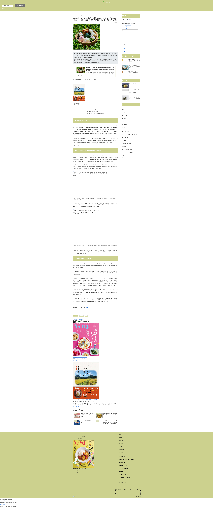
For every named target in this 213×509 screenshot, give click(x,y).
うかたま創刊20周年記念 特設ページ (130, 134)
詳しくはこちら (76, 360)
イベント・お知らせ (126, 143)
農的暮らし (76, 315)
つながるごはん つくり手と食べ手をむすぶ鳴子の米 (85, 399)
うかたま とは (125, 131)
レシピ (126, 28)
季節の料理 (124, 115)
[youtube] (124, 51)
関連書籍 (124, 146)
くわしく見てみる (4, 501)
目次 (94, 109)
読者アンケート (125, 155)
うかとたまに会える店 (127, 149)
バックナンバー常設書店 (127, 152)
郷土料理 (124, 118)
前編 (87, 307)
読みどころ (78, 472)
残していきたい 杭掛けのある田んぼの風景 (95, 113)
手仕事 (123, 121)
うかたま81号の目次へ (78, 319)
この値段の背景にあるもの (92, 115)
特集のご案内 (128, 25)
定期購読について (126, 140)
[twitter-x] (124, 44)
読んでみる (2, 504)
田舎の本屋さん (129, 489)
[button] (201, 290)
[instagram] (124, 48)
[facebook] (140, 490)
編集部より (124, 127)
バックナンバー (125, 137)
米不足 (87, 315)
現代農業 (119, 489)
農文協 (116, 489)
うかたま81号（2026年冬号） (80, 357)
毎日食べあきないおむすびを (92, 111)
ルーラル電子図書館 (136, 489)
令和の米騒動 (82, 315)
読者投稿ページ (125, 158)
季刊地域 (124, 489)
